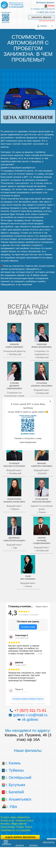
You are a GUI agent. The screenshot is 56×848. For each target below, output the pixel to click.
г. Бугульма (11, 785)
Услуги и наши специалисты (15, 817)
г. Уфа (11, 806)
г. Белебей (11, 792)
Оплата (33, 845)
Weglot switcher (19, 823)
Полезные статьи (24, 820)
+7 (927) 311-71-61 (45, 12)
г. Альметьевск (11, 799)
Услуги (28, 827)
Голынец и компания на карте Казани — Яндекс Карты (28, 703)
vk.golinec (30, 719)
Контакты (5, 823)
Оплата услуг (7, 820)
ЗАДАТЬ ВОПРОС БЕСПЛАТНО (20, 837)
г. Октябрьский (11, 777)
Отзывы (20, 827)
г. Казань (11, 763)
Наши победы (8, 827)
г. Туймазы (11, 770)
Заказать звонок (41, 17)
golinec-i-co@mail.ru (30, 715)
